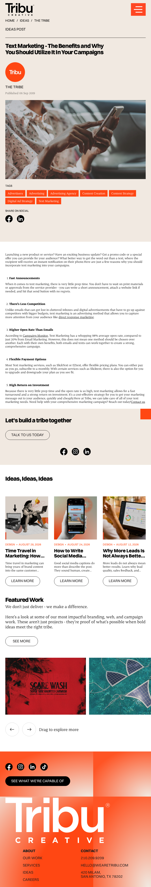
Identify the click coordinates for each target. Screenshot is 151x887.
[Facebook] (9, 767)
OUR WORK (32, 858)
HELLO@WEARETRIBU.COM (104, 865)
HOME (10, 20)
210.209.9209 (92, 858)
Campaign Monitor (35, 335)
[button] (12, 729)
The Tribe (42, 20)
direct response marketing (76, 317)
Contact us (138, 402)
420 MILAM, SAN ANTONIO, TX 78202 (102, 874)
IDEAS (24, 20)
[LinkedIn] (32, 767)
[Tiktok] (44, 767)
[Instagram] (20, 767)
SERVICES (31, 865)
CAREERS (31, 879)
